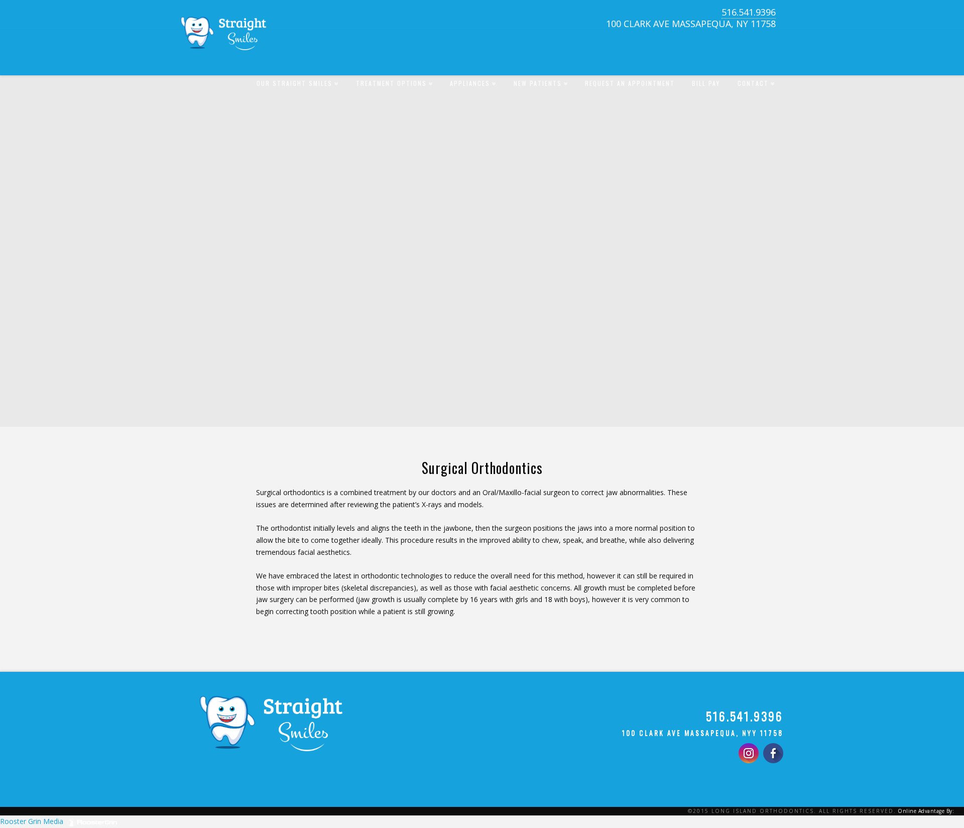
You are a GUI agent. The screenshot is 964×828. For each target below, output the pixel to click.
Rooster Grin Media (32, 821)
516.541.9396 (748, 12)
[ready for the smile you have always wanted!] (223, 46)
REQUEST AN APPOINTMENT (630, 83)
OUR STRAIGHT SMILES (296, 75)
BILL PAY (706, 83)
